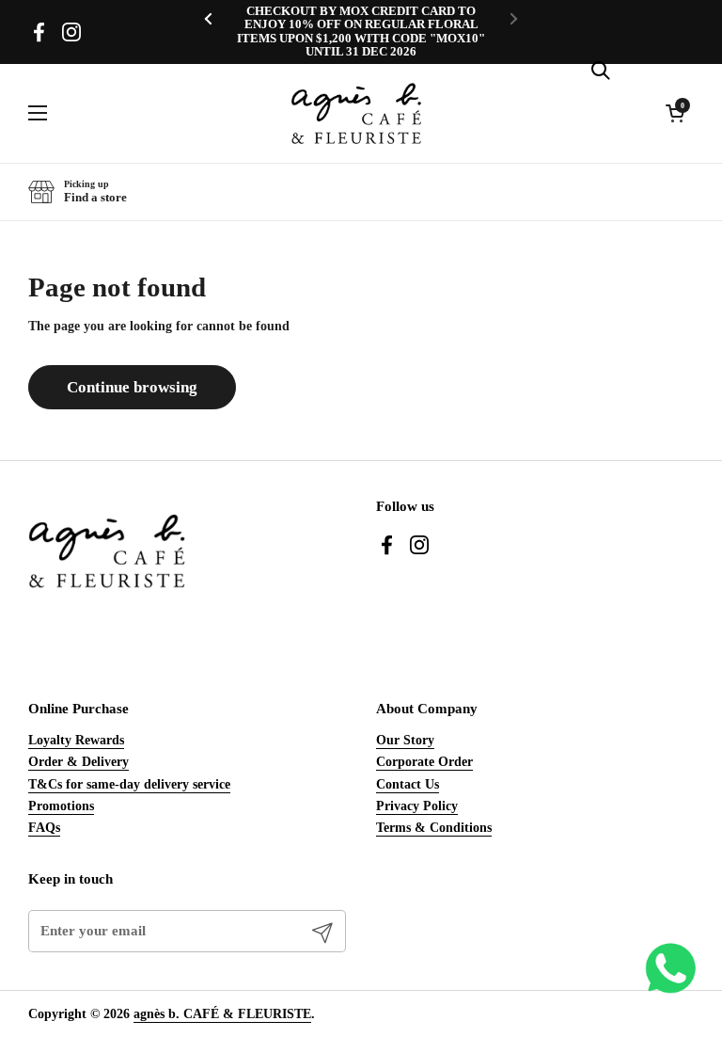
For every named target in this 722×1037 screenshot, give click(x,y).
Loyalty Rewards (76, 739)
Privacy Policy (417, 805)
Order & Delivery (78, 761)
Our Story (405, 739)
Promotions (61, 805)
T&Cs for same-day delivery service (129, 783)
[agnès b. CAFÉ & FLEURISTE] (356, 113)
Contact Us (407, 783)
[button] (77, 192)
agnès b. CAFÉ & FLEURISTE (222, 1013)
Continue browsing (132, 387)
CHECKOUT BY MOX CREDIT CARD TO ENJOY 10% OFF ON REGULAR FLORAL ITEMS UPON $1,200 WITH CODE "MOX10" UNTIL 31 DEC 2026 (361, 31)
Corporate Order (424, 761)
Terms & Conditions (434, 827)
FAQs (44, 827)
